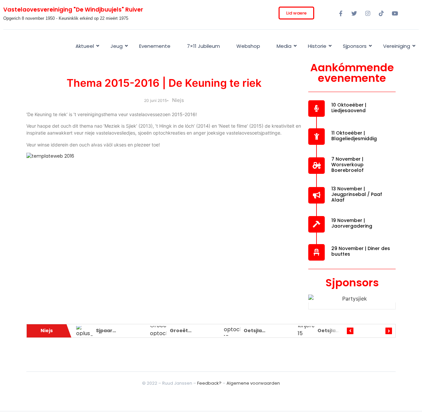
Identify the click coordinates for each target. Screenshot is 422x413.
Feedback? (209, 383)
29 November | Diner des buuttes (360, 251)
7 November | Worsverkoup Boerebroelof (347, 165)
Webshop (248, 46)
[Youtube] (394, 13)
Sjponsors (355, 46)
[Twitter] (354, 13)
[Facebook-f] (340, 13)
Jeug (116, 46)
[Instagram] (367, 13)
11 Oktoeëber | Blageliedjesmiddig (354, 136)
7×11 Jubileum (203, 46)
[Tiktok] (381, 13)
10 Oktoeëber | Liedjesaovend (348, 108)
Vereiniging (396, 46)
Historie (317, 46)
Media (284, 46)
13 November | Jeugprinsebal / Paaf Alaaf (356, 194)
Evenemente (154, 46)
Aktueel (84, 46)
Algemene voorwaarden (253, 383)
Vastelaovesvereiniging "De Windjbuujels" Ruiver (73, 10)
